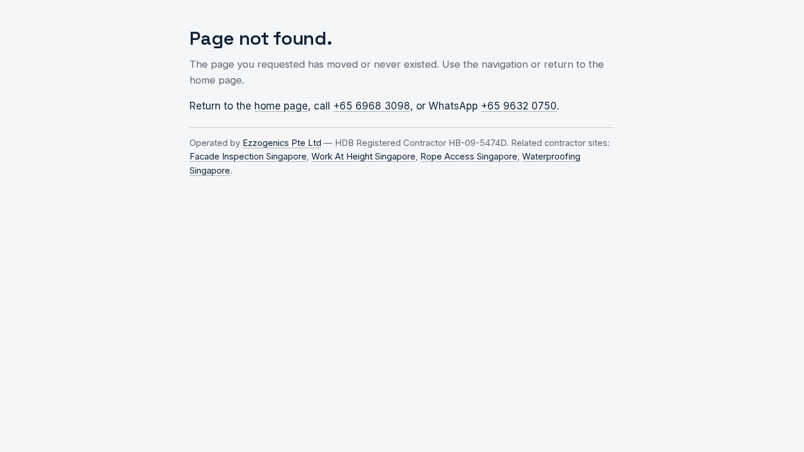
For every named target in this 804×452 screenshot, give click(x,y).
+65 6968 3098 (371, 106)
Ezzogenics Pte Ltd (281, 143)
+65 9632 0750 (519, 106)
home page (281, 106)
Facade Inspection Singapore (248, 156)
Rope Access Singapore (468, 156)
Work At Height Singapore (363, 156)
